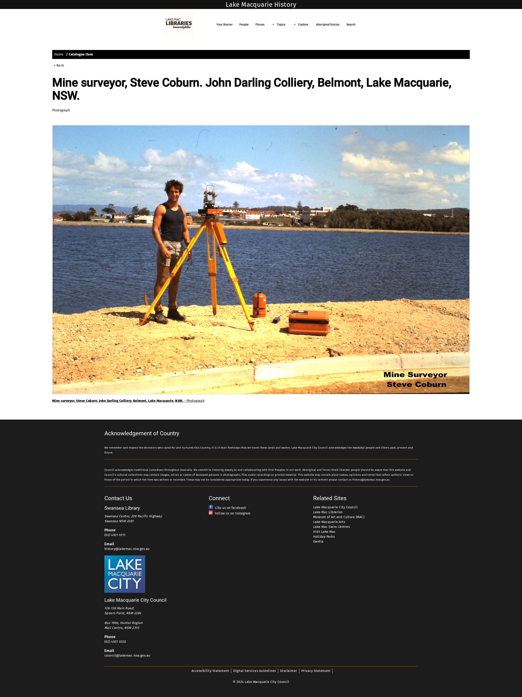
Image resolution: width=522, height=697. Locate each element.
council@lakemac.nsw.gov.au (127, 655)
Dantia (318, 541)
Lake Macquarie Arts (329, 522)
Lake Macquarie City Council (335, 507)
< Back (59, 65)
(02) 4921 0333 (115, 642)
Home (58, 54)
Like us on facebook (230, 508)
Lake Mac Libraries (328, 512)
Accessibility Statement (210, 671)
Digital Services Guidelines (254, 671)
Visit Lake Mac (324, 532)
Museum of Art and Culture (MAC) (338, 517)
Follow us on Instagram (233, 513)
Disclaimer (288, 671)
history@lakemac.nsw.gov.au (127, 549)
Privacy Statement (315, 671)
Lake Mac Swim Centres (331, 527)
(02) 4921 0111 (115, 535)
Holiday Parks (324, 537)
